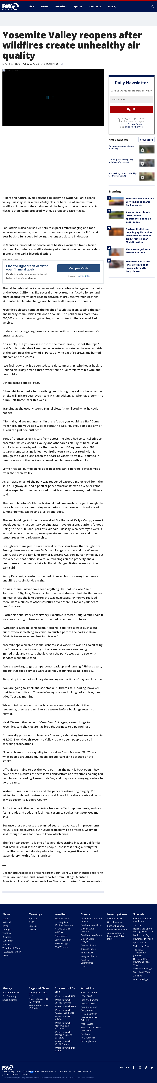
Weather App (61, 943)
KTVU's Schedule (89, 1013)
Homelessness (114, 922)
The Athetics (87, 952)
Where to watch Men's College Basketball (63, 1025)
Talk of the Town (141, 946)
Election (6, 955)
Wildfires (6, 933)
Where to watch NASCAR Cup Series (64, 1011)
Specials (138, 914)
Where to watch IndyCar (63, 1018)
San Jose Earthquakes (87, 961)
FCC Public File (88, 1037)
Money (7, 988)
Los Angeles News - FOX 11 (38, 994)
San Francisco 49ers (91, 925)
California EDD (114, 918)
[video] (147, 149)
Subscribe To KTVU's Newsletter (91, 1029)
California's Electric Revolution (142, 920)
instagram (139, 1067)
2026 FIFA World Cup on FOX (91, 920)
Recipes (32, 929)
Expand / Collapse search (153, 6)
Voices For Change (142, 968)
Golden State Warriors (87, 930)
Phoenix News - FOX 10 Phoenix (39, 1000)
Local (5, 918)
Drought (6, 929)
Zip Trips (33, 918)
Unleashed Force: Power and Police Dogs (115, 936)
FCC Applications (89, 1041)
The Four (137, 925)
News (17, 64)
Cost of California (115, 925)
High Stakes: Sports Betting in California (143, 930)
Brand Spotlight (141, 979)
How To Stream (89, 992)
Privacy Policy (135, 123)
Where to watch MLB (65, 1006)
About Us (87, 988)
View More (146, 139)
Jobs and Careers (89, 999)
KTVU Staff (86, 996)
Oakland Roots (88, 945)
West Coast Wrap (11, 948)
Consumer (7, 940)
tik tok (146, 1067)
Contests (33, 925)
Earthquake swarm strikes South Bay (121, 147)
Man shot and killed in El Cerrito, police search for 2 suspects (140, 201)
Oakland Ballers (88, 948)
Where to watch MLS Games (65, 1049)
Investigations (117, 914)
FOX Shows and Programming (89, 1008)
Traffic (32, 922)
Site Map (85, 1033)
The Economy (9, 996)
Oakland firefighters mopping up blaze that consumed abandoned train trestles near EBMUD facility (139, 235)
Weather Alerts (62, 918)
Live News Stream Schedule (90, 1019)
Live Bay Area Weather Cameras (64, 923)
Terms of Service (134, 126)
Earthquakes (61, 936)
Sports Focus (139, 942)
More (111, 6)
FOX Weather (61, 947)
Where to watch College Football (63, 1001)
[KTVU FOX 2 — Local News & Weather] (12, 6)
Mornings (35, 914)
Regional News (39, 988)
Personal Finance (10, 992)
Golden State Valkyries (87, 940)
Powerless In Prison (117, 929)
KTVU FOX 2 (7, 64)
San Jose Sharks (89, 956)
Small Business (9, 999)
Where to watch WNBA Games (63, 1043)
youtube (127, 1067)
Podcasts (7, 944)
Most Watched (118, 139)
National (6, 922)
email (121, 1067)
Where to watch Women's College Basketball (63, 1035)
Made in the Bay (141, 935)
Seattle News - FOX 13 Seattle (38, 1007)
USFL (83, 966)
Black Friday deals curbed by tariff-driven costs (123, 174)
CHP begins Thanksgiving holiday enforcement (121, 160)
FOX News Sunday (11, 951)
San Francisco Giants (91, 935)
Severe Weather (63, 939)
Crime (5, 925)
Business (6, 936)
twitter (152, 1067)
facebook (133, 1067)
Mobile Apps (87, 1023)
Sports (85, 914)
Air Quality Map (62, 928)
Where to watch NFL (65, 996)
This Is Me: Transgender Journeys (139, 952)
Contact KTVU (88, 1003)
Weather (61, 914)
